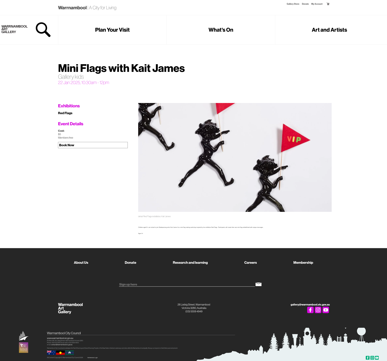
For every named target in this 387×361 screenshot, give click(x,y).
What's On (221, 29)
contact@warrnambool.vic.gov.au (61, 345)
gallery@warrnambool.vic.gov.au (310, 304)
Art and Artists (329, 29)
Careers (250, 262)
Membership (303, 262)
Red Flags (65, 113)
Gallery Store (293, 4)
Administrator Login (92, 357)
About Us (81, 262)
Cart (326, 4)
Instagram (318, 310)
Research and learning (190, 262)
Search (43, 29)
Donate (305, 4)
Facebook (310, 310)
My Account (316, 4)
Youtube (325, 310)
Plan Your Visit (112, 29)
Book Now (66, 145)
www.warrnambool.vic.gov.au (60, 338)
